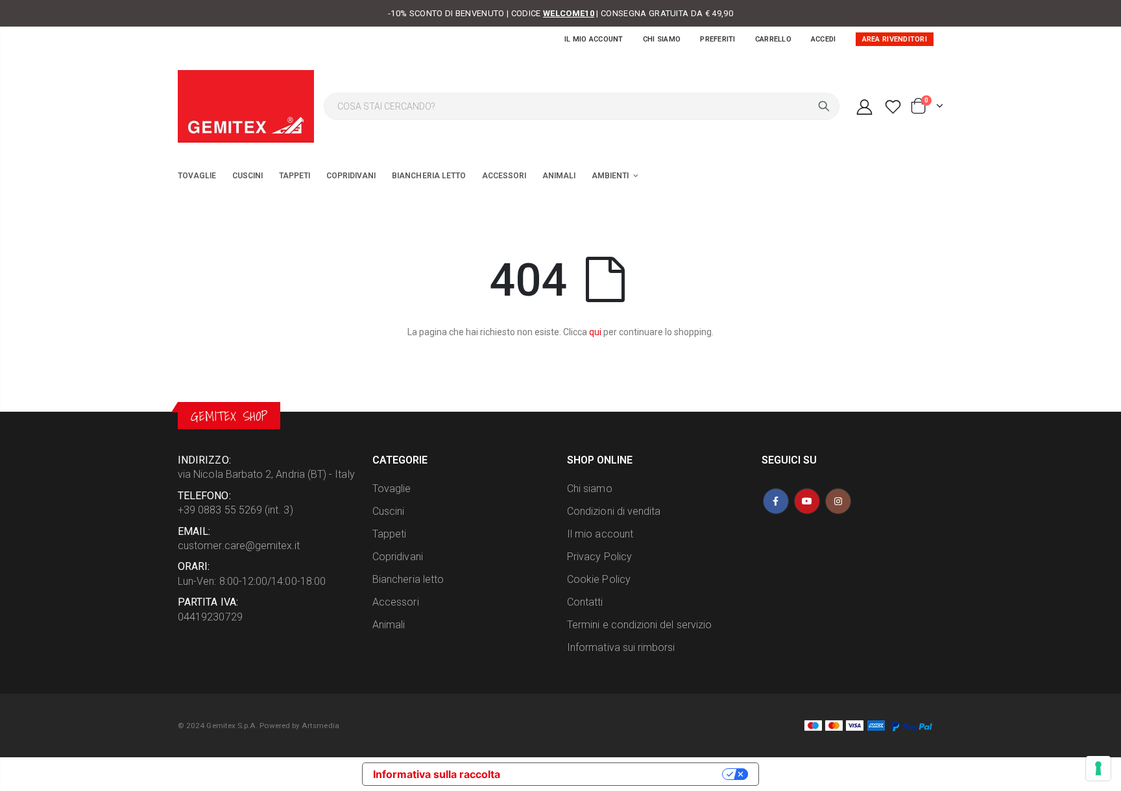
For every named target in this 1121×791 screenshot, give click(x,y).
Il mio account (593, 39)
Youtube (807, 501)
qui (595, 332)
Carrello (773, 39)
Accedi (823, 39)
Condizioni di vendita (613, 511)
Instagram (838, 501)
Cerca (824, 106)
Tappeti (389, 534)
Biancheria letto (408, 579)
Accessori (395, 602)
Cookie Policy (599, 579)
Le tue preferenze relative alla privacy (618, 774)
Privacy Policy (599, 556)
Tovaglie (391, 488)
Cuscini (388, 511)
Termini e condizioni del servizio (639, 625)
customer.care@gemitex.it (239, 545)
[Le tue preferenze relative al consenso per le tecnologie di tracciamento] (1098, 768)
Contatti (585, 602)
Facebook (776, 501)
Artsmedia (320, 725)
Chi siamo (662, 39)
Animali (388, 625)
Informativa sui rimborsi (621, 647)
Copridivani (397, 556)
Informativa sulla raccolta (436, 774)
